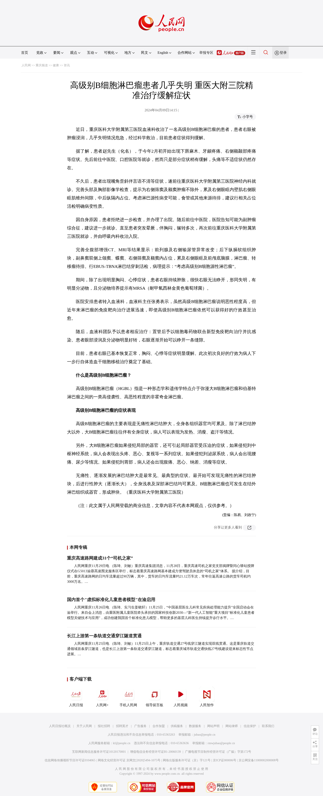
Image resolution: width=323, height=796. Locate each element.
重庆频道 (42, 65)
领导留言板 (154, 705)
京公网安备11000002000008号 (259, 760)
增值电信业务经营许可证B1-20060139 (155, 751)
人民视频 (181, 705)
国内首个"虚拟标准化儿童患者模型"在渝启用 (111, 599)
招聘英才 (122, 726)
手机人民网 (128, 705)
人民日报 (76, 705)
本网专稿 (78, 547)
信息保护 (250, 726)
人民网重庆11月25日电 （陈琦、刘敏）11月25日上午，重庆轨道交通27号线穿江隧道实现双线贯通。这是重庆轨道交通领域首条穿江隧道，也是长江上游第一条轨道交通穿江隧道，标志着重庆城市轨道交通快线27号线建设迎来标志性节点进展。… (160, 649)
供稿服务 (177, 726)
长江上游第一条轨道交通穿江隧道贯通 (104, 635)
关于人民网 (84, 726)
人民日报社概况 (60, 726)
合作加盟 (158, 726)
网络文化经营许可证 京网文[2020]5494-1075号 (129, 760)
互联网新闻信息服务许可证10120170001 (99, 751)
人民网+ (102, 705)
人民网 (26, 65)
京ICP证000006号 (224, 760)
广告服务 (140, 726)
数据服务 (195, 726)
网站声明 (213, 726)
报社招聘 (104, 726)
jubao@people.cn (204, 734)
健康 (56, 65)
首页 (24, 52)
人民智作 (207, 705)
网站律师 (231, 726)
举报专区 (206, 52)
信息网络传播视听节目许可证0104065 (70, 760)
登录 (283, 52)
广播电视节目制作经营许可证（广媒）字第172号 (218, 751)
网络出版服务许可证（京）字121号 (186, 760)
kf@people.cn (121, 743)
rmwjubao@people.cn (221, 743)
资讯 (67, 65)
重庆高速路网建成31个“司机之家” (100, 558)
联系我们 (268, 726)
